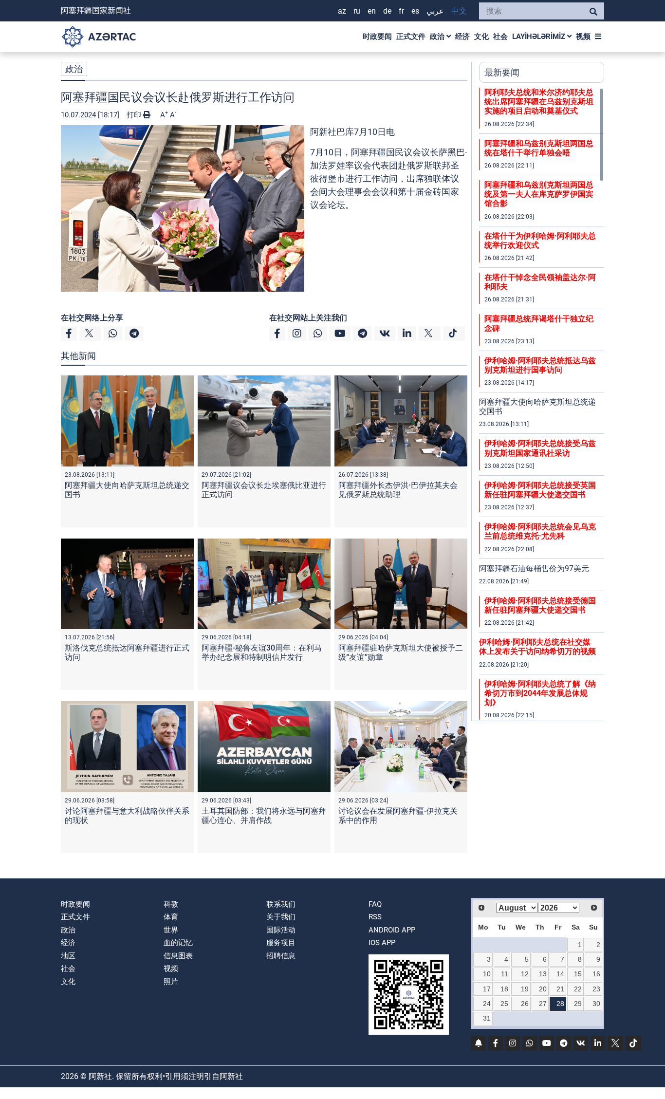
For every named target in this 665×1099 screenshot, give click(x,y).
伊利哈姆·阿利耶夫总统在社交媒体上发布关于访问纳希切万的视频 (537, 646)
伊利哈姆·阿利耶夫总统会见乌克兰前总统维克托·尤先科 (540, 531)
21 (560, 989)
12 (525, 974)
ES (415, 11)
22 (578, 989)
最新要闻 (501, 72)
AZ (342, 11)
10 (487, 974)
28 (560, 1003)
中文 (459, 11)
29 (578, 1003)
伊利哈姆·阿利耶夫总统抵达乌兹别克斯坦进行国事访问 (540, 365)
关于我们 (281, 917)
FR (401, 11)
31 (487, 1018)
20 (543, 989)
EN (372, 11)
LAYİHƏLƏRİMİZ (539, 36)
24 (487, 1003)
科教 (171, 904)
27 (543, 1003)
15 (578, 974)
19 (525, 989)
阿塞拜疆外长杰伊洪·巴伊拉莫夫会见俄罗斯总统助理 (398, 490)
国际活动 (281, 930)
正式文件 (410, 36)
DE (387, 11)
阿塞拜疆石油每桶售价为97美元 (534, 568)
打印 (135, 115)
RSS (375, 917)
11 (504, 974)
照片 (171, 981)
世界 (171, 930)
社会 (500, 36)
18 (504, 989)
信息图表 (178, 955)
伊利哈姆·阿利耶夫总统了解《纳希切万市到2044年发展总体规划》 (540, 693)
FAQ (375, 904)
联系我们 (281, 904)
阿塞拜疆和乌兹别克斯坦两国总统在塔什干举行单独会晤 (538, 148)
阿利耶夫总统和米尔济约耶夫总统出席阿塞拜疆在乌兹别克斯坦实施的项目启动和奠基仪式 (538, 101)
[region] (541, 404)
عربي (435, 11)
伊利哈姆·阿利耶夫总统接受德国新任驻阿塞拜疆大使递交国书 (540, 605)
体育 (171, 917)
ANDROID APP (392, 930)
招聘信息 (281, 955)
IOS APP (382, 942)
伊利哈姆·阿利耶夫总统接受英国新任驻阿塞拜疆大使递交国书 (540, 490)
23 (596, 989)
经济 (462, 36)
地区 (68, 955)
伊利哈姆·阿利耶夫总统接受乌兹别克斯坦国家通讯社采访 (540, 448)
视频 (583, 36)
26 (525, 1003)
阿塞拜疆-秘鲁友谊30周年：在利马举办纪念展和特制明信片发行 (262, 652)
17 (487, 989)
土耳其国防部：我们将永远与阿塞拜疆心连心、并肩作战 (264, 815)
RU (356, 11)
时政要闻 (377, 36)
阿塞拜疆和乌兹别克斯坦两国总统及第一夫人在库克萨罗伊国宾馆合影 (538, 194)
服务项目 (281, 942)
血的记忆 (178, 942)
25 (504, 1003)
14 (560, 974)
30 (596, 1003)
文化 (481, 36)
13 (543, 974)
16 (596, 974)
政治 (438, 36)
